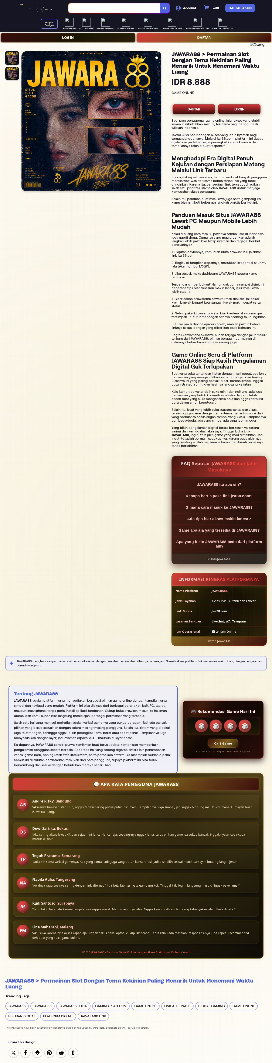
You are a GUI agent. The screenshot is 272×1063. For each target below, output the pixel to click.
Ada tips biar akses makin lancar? (219, 519)
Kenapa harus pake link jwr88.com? (219, 496)
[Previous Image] (24, 122)
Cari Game (223, 743)
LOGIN (68, 37)
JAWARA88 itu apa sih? (219, 484)
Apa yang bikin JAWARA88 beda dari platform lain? (219, 544)
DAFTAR (204, 37)
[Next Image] (157, 122)
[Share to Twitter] (13, 1052)
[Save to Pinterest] (49, 1052)
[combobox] (114, 8)
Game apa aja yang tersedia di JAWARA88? (219, 530)
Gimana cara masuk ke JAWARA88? (219, 507)
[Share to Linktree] (37, 1052)
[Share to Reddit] (61, 1052)
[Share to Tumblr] (73, 1052)
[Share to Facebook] (25, 1052)
